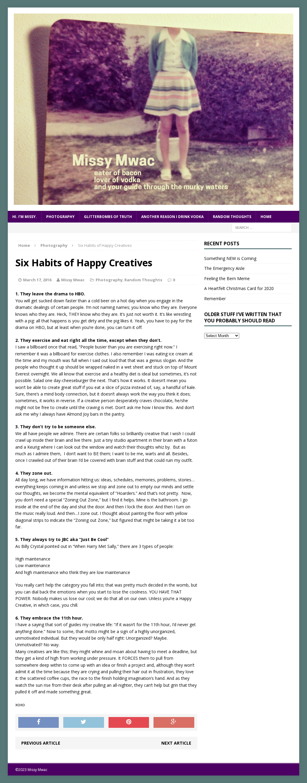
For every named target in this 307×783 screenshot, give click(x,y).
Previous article (40, 743)
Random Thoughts (232, 216)
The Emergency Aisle (224, 268)
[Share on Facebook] (38, 722)
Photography (60, 216)
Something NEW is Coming (230, 258)
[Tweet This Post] (83, 722)
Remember (215, 298)
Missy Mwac (73, 279)
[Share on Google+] (174, 722)
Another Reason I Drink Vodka (172, 216)
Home (266, 216)
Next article (176, 743)
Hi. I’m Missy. (24, 216)
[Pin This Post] (129, 722)
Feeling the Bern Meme (227, 278)
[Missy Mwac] (154, 109)
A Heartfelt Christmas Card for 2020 (239, 288)
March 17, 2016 (37, 279)
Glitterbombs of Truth (108, 216)
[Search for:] (262, 227)
